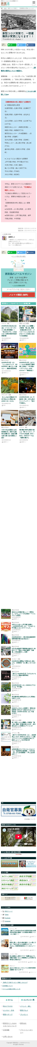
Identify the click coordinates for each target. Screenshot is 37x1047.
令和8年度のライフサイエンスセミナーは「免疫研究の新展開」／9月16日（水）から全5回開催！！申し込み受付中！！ (23, 751)
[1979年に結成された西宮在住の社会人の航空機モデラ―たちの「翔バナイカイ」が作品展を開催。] (27, 418)
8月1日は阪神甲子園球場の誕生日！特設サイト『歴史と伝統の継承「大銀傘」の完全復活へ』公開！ (24, 650)
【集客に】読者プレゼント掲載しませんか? (14, 982)
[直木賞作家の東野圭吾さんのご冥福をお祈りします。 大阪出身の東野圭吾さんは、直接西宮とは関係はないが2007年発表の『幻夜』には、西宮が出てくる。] (6, 698)
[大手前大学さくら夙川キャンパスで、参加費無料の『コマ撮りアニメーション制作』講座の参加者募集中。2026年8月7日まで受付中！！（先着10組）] (6, 737)
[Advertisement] (18, 526)
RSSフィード (9, 911)
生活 (5, 8)
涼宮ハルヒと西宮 (24, 323)
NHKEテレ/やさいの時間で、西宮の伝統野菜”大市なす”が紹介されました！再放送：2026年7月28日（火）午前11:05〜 (23, 710)
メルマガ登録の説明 (19, 285)
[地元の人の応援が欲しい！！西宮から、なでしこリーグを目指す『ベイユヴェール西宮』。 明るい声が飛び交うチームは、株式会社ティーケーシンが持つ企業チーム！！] (6, 614)
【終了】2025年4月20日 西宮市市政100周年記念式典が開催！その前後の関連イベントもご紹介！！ (23, 932)
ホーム (10, 1000)
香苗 (4, 405)
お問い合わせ (8, 1036)
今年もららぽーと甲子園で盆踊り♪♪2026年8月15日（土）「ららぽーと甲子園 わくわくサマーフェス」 (23, 626)
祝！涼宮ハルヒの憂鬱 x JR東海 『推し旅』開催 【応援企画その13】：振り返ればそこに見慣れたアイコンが (24, 724)
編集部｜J (20, 39)
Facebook (7, 918)
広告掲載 (6, 1030)
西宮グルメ (12, 965)
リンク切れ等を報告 (19, 256)
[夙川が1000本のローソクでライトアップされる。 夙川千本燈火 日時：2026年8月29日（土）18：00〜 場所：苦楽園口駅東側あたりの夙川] (27, 385)
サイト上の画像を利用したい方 (11, 989)
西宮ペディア (8, 1014)
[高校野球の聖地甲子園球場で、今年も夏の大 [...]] (6, 639)
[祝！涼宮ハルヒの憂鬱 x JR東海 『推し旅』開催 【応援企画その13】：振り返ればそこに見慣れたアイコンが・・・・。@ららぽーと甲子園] (6, 724)
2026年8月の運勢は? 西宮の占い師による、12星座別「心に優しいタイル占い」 (24, 662)
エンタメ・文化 (16, 659)
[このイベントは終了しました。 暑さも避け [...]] (6, 675)
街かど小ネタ (5, 360)
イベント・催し (5, 323)
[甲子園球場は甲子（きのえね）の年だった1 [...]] (6, 650)
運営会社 (23, 1023)
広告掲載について (29, 819)
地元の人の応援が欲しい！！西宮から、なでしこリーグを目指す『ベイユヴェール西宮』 (23, 613)
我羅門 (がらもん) (18, 729)
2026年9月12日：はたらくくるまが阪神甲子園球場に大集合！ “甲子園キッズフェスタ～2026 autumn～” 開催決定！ (27, 366)
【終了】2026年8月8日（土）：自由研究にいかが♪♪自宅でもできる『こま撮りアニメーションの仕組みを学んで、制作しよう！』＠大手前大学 (24, 737)
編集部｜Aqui (33, 962)
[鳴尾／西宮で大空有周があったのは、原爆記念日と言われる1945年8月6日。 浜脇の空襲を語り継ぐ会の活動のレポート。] (9, 418)
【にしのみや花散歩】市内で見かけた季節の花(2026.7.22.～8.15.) (9, 399)
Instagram (7, 921)
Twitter (6, 914)
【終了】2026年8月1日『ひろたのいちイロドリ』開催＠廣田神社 (24, 674)
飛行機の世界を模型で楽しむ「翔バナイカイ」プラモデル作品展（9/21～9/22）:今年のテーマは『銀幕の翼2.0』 (27, 434)
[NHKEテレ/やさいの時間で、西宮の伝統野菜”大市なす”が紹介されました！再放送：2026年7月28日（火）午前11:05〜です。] (6, 710)
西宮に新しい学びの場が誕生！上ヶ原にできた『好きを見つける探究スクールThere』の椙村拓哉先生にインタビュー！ (23, 944)
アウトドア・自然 (6, 394)
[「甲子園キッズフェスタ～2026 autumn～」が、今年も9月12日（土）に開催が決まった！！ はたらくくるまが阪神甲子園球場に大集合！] (27, 351)
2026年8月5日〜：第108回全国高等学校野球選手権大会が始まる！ (24, 638)
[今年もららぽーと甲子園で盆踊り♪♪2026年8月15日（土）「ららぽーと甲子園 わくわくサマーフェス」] (6, 626)
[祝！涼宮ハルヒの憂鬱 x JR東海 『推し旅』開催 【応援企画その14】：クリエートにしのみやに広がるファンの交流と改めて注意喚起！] (27, 314)
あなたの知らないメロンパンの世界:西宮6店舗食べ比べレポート (23, 968)
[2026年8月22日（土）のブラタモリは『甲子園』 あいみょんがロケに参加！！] (6, 687)
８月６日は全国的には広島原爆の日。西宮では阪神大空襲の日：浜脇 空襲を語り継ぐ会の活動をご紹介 (9, 434)
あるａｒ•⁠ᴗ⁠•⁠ (16, 668)
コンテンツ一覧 (28, 1000)
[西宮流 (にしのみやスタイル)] (2, 8)
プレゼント (24, 1014)
